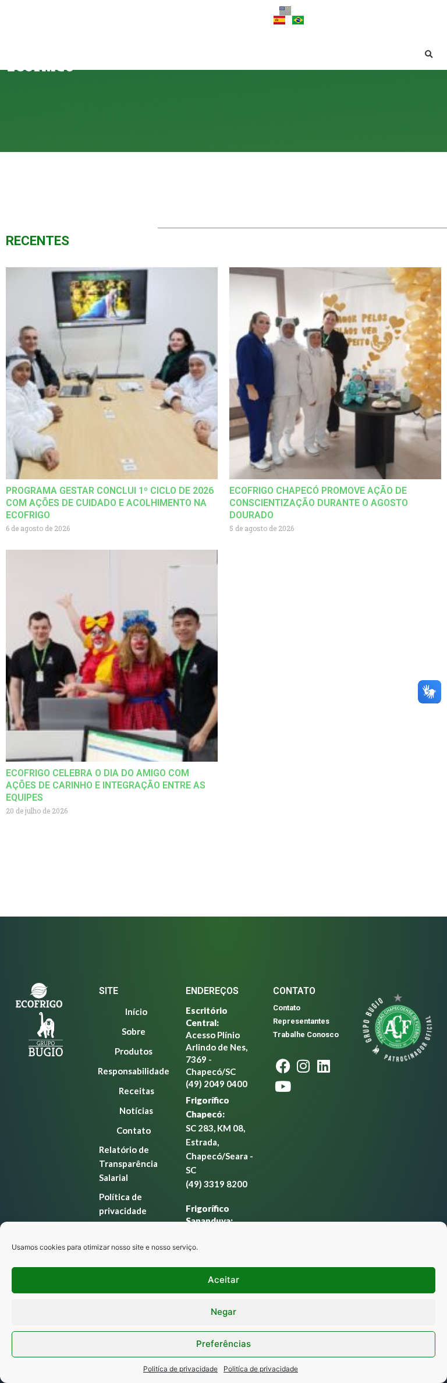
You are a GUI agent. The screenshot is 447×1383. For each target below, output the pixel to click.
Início (119, 41)
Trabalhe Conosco (306, 1034)
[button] (428, 55)
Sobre (156, 41)
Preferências (223, 1343)
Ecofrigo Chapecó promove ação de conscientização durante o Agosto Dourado (318, 503)
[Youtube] (102, 15)
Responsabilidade (293, 41)
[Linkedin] (81, 15)
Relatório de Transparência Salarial (128, 1163)
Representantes (301, 1021)
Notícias (216, 67)
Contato (266, 67)
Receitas (168, 67)
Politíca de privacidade (180, 1368)
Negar (223, 1311)
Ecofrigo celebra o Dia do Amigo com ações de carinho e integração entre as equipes (105, 785)
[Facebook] (40, 15)
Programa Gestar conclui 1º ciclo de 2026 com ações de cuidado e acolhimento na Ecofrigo (110, 503)
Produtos (212, 41)
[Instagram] (61, 15)
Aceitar (223, 1279)
